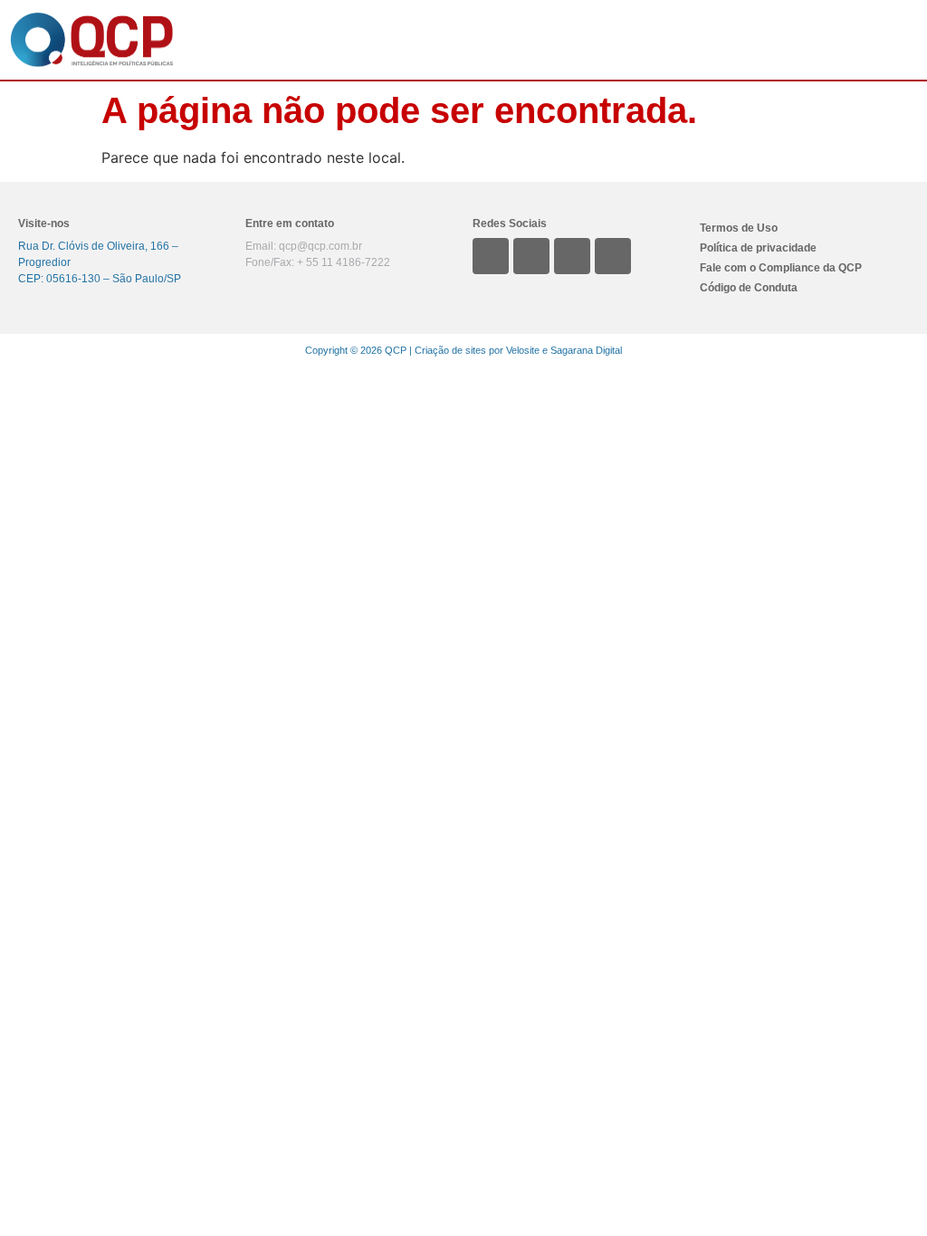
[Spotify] (572, 256)
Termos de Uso (739, 228)
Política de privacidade (758, 248)
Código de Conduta (749, 287)
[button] (553, 40)
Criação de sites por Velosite (477, 350)
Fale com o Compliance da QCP (781, 267)
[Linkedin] (491, 256)
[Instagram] (531, 256)
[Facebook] (613, 256)
